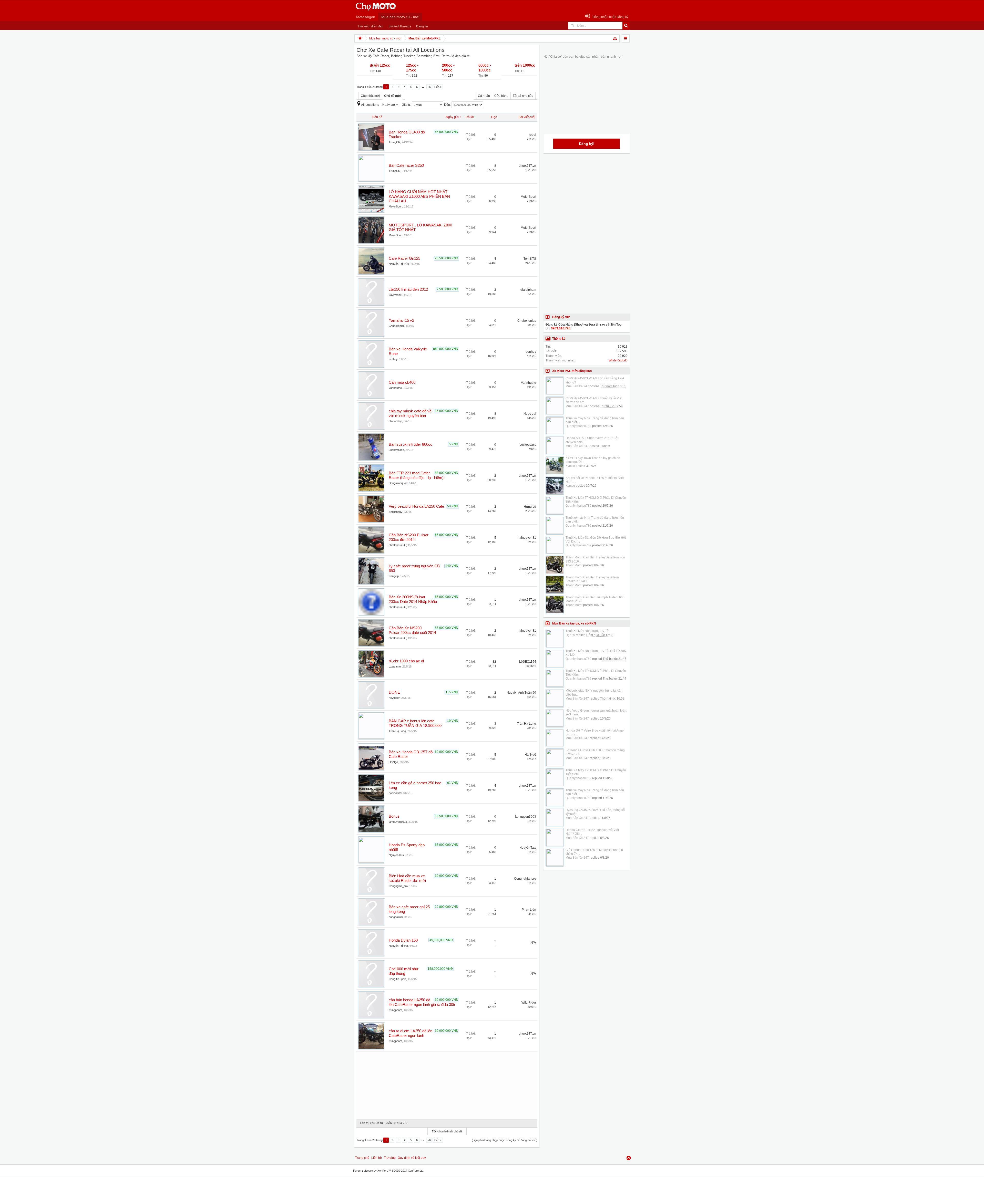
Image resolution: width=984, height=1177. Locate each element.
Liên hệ (376, 1158)
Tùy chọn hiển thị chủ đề (447, 1131)
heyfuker (394, 697)
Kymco (570, 466)
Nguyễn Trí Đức (399, 263)
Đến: (448, 105)
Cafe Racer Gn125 (404, 258)
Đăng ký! (586, 144)
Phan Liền (529, 909)
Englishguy (395, 511)
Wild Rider (528, 1002)
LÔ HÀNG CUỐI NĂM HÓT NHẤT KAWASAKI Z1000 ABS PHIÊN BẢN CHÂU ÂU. (419, 196)
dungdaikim (396, 917)
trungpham (395, 1010)
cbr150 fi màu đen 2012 (408, 289)
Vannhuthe (395, 387)
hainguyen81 (527, 537)
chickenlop (395, 421)
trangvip (394, 576)
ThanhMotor (574, 565)
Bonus (394, 816)
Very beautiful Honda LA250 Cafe (416, 506)
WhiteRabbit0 (618, 360)
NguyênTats (396, 855)
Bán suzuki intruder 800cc (410, 444)
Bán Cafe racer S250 (406, 165)
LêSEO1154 (527, 661)
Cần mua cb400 (402, 382)
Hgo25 (570, 635)
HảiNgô (393, 762)
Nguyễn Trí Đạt (398, 945)
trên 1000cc (525, 65)
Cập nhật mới (370, 96)
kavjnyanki (395, 294)
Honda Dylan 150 (403, 940)
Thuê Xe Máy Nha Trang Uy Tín (587, 631)
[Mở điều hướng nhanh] (615, 38)
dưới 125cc (380, 65)
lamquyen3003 (398, 821)
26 (429, 86)
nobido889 (395, 793)
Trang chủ (362, 1158)
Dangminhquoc (398, 483)
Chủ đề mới (392, 96)
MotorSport (396, 206)
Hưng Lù (530, 506)
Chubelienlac (397, 325)
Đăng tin (422, 26)
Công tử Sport (397, 979)
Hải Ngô (530, 754)
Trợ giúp (390, 1158)
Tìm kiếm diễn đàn (370, 26)
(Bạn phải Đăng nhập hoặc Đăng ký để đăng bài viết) (504, 1140)
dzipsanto (395, 666)
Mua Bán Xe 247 (577, 386)
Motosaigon (365, 17)
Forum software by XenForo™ (388, 1170)
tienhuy (393, 359)
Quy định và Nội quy (412, 1158)
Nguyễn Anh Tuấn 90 (521, 692)
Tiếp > (438, 86)
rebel (532, 135)
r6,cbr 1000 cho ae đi (406, 661)
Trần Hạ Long (397, 731)
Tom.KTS (530, 259)
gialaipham (528, 289)
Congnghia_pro (398, 886)
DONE (394, 692)
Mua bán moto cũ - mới (400, 17)
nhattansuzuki (397, 545)
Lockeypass (396, 449)
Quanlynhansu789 (578, 426)
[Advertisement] (446, 1083)
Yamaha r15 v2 (401, 320)
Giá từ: (407, 105)
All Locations (370, 105)
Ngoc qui (530, 413)
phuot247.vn (527, 166)
